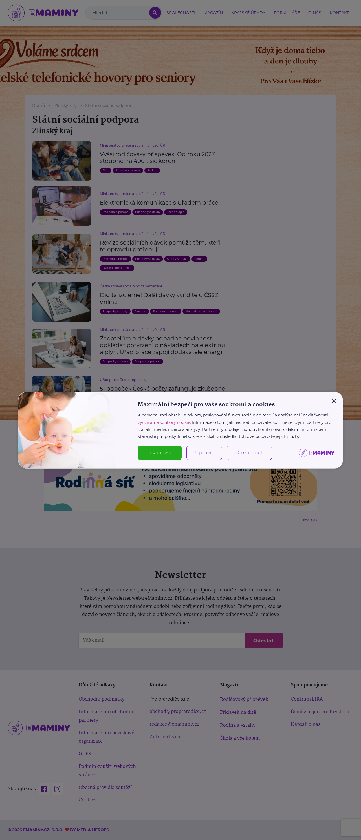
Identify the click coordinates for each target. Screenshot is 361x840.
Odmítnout (249, 452)
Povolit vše (159, 452)
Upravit (204, 452)
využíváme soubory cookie (164, 422)
